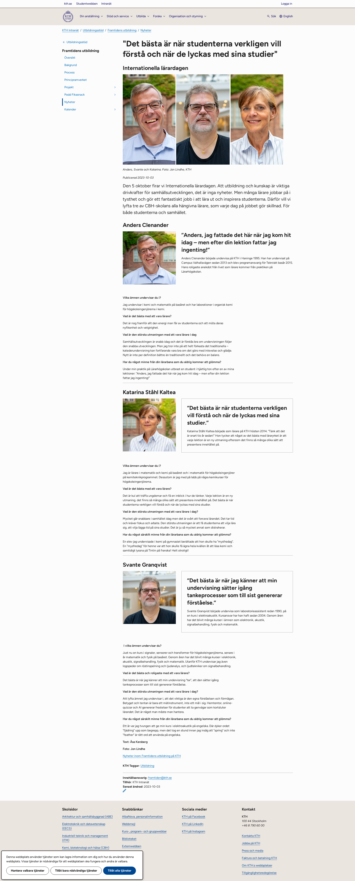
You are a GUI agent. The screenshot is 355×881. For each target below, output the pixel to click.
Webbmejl (128, 824)
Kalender (70, 109)
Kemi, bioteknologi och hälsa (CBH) (85, 847)
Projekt (69, 87)
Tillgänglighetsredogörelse (259, 873)
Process (69, 72)
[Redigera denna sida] (124, 790)
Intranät (106, 3)
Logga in (286, 3)
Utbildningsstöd (93, 30)
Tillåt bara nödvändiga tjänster (76, 870)
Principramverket (75, 80)
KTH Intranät (70, 30)
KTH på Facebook (193, 816)
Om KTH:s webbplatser (257, 865)
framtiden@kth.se (160, 777)
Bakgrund (70, 65)
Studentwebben (87, 3)
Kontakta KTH (251, 836)
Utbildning (147, 765)
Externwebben (131, 846)
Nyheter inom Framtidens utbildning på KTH (152, 756)
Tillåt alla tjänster (119, 870)
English (288, 16)
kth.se (68, 3)
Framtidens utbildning (122, 30)
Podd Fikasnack (74, 94)
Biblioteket (129, 839)
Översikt (69, 57)
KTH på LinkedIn (192, 824)
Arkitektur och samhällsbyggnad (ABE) (87, 816)
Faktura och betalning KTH (259, 858)
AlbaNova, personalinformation (142, 816)
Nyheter (146, 30)
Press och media (252, 850)
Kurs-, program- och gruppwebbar (144, 831)
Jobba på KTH (251, 843)
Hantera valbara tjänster (27, 870)
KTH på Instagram (193, 831)
